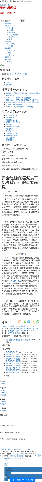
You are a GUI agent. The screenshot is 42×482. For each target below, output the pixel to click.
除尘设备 (12, 32)
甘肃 (23, 458)
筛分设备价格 (11, 138)
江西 (5, 458)
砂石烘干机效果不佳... (14, 370)
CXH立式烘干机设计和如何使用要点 (18, 98)
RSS (24, 449)
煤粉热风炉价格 (11, 135)
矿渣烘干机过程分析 (15, 333)
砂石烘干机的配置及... (14, 361)
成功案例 (7, 48)
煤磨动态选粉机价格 (13, 122)
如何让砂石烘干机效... (14, 356)
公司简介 (12, 55)
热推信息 (3, 449)
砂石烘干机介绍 (11, 352)
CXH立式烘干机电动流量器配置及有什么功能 (22, 100)
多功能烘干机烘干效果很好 (17, 331)
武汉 (15, 458)
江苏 (1, 458)
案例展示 (12, 50)
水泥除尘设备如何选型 (14, 104)
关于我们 (7, 52)
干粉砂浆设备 (13, 34)
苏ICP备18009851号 (20, 454)
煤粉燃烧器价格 (11, 120)
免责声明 (20, 456)
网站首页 (7, 23)
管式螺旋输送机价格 (13, 126)
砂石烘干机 (10, 124)
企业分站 (11, 449)
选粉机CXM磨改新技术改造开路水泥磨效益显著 (22, 102)
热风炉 (11, 37)
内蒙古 (39, 456)
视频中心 (7, 57)
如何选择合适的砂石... (14, 372)
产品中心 (7, 25)
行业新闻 (12, 46)
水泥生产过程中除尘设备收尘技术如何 (19, 107)
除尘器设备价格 (11, 133)
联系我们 (7, 59)
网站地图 (18, 449)
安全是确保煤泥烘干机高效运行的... (18, 340)
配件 (10, 39)
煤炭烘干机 (10, 129)
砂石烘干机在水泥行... (14, 354)
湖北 (12, 458)
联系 (10, 61)
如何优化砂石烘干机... (14, 368)
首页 (11, 74)
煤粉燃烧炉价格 (11, 115)
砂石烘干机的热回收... (14, 359)
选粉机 (11, 30)
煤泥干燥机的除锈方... (14, 365)
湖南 (19, 458)
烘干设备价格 (11, 140)
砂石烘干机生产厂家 (27, 326)
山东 (8, 458)
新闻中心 (7, 41)
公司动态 (12, 43)
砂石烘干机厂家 (15, 326)
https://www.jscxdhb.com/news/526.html (24, 328)
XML (29, 449)
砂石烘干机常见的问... (14, 363)
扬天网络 (13, 456)
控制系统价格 (11, 131)
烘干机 (11, 28)
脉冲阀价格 (10, 117)
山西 (34, 456)
